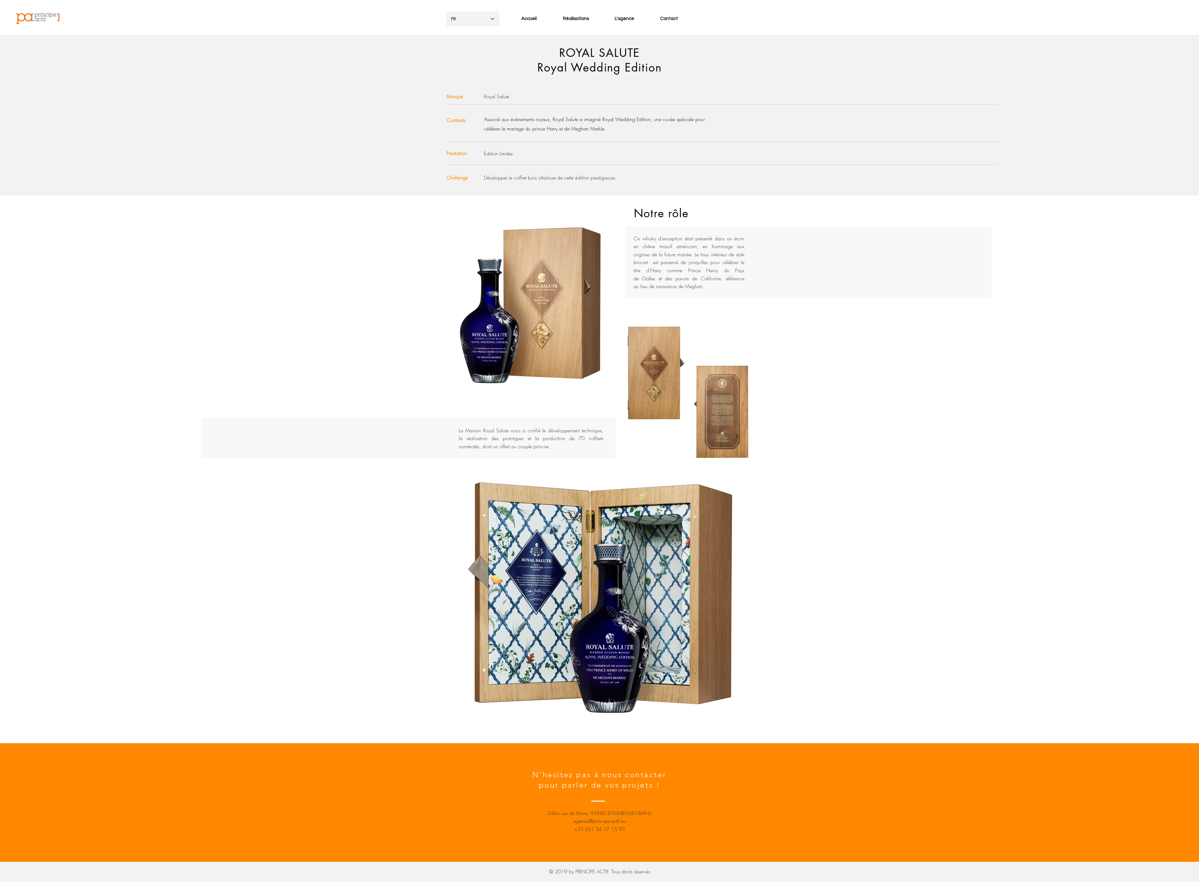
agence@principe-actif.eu (599, 821)
